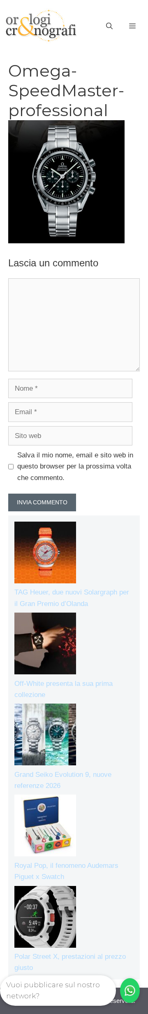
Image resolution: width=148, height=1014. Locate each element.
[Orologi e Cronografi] (41, 26)
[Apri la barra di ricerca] (109, 26)
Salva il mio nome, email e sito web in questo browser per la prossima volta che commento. (75, 466)
